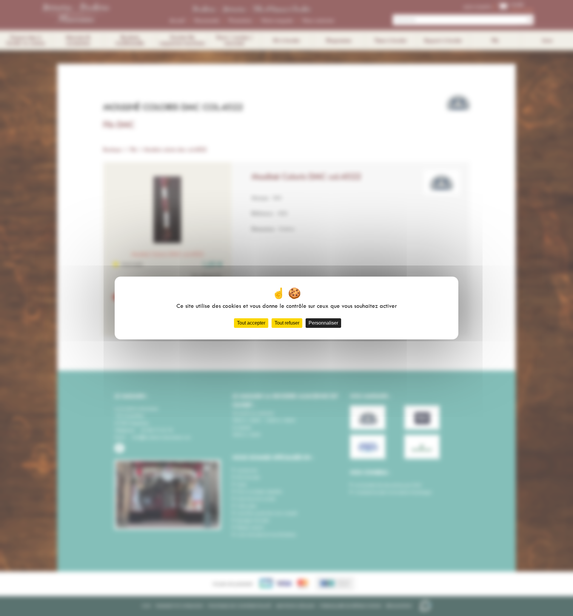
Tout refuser (287, 322)
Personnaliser (323, 322)
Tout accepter (251, 322)
